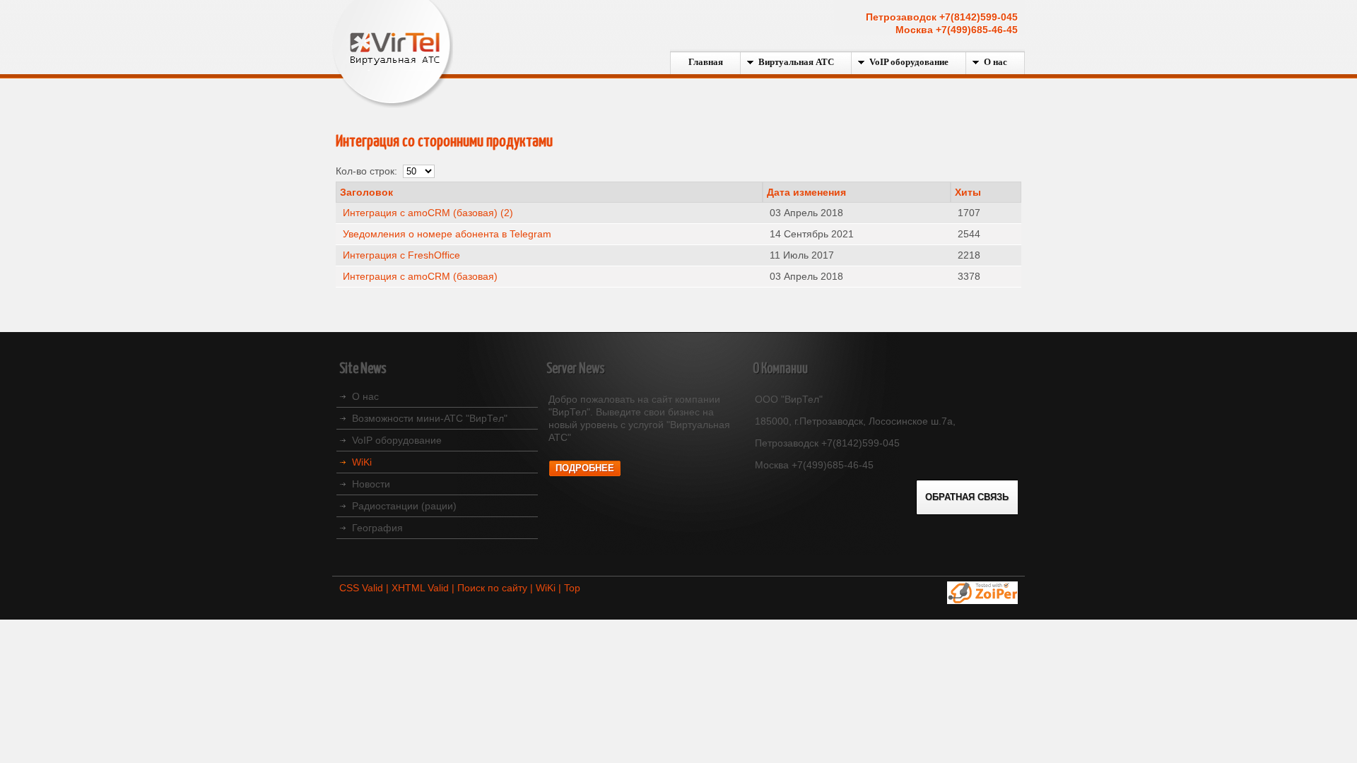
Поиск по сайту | (496, 587)
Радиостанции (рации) (404, 505)
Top (572, 587)
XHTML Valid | (424, 587)
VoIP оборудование (397, 440)
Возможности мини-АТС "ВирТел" (429, 418)
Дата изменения (806, 192)
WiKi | (550, 587)
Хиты (968, 192)
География (377, 527)
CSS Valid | (365, 587)
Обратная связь (967, 497)
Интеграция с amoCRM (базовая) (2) (428, 212)
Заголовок (366, 192)
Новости (371, 484)
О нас (365, 396)
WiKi (362, 462)
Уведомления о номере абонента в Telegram (447, 233)
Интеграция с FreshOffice (401, 255)
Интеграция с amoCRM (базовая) (420, 276)
